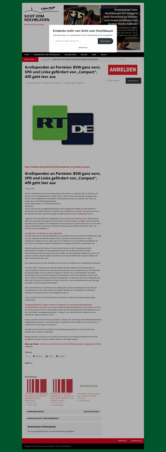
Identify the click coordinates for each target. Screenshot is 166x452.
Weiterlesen (83, 47)
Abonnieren (106, 41)
